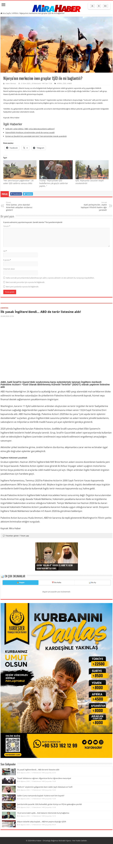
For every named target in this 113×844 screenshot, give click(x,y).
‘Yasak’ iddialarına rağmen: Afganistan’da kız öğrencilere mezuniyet (44, 778)
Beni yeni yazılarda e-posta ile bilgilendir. (22, 286)
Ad (5, 251)
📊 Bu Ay (92, 583)
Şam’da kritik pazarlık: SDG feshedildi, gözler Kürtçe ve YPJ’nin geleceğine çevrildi (49, 804)
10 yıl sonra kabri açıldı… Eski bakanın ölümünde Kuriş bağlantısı (43, 813)
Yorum (6, 226)
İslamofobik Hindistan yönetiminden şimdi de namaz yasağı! (30, 132)
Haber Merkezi (11, 83)
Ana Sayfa (6, 13)
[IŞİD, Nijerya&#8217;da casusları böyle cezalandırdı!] (92, 169)
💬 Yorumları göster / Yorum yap (16, 536)
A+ (105, 6)
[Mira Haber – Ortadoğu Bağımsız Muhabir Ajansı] (56, 7)
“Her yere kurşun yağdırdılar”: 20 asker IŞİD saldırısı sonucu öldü (18, 182)
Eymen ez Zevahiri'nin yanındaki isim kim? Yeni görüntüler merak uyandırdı (36, 136)
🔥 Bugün (20, 583)
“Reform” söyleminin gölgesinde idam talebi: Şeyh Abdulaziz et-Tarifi (44, 787)
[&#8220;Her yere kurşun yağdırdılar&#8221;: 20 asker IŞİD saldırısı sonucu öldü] (20, 169)
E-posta (7, 260)
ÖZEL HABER (67, 83)
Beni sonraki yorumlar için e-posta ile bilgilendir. (25, 282)
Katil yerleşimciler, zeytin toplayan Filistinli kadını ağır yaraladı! (94, 206)
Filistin (101, 517)
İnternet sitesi (9, 269)
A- (92, 6)
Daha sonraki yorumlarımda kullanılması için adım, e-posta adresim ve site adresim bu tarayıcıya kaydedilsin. (50, 278)
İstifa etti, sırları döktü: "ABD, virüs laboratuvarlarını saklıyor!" (30, 128)
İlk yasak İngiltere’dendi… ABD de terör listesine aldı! (41, 312)
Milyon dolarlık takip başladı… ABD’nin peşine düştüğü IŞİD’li (41, 821)
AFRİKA (15, 13)
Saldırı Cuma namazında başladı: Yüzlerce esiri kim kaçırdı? (40, 795)
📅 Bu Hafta (56, 583)
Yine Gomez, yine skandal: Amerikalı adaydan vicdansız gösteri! (19, 206)
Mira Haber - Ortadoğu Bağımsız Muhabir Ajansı (51, 840)
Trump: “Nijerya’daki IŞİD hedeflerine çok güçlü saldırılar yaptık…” (53, 183)
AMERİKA (4, 308)
